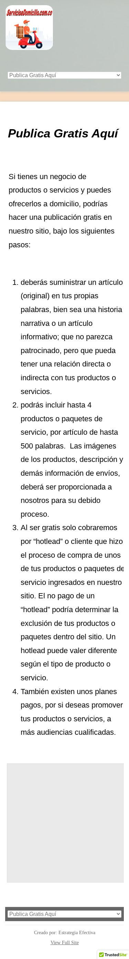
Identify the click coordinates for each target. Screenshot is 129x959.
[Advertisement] (66, 826)
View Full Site (65, 942)
